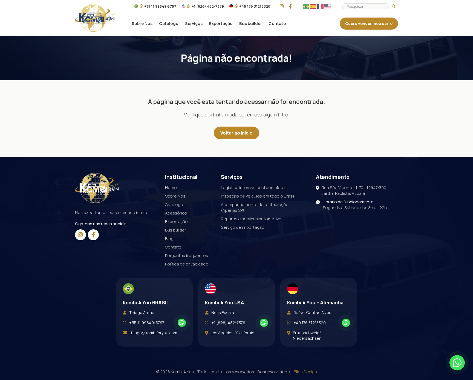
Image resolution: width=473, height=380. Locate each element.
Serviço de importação (242, 227)
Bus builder (250, 23)
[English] (327, 6)
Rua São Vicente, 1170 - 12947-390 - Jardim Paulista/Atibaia (355, 190)
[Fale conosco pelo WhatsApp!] (182, 323)
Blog (169, 238)
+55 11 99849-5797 (160, 6)
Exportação (221, 23)
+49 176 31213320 (254, 6)
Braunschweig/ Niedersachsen (307, 335)
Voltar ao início (236, 133)
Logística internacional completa (253, 187)
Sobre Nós (142, 23)
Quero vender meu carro (369, 23)
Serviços (194, 23)
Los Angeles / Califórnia (232, 332)
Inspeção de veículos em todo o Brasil (257, 196)
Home (171, 187)
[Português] (306, 6)
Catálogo (168, 23)
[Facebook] (290, 6)
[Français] (320, 6)
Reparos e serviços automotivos (252, 219)
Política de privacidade (186, 264)
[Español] (313, 6)
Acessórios (176, 213)
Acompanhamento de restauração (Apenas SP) (255, 207)
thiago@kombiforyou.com (153, 332)
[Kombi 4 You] (95, 18)
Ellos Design (305, 372)
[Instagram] (282, 6)
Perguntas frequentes (186, 255)
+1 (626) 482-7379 (208, 6)
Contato (277, 23)
